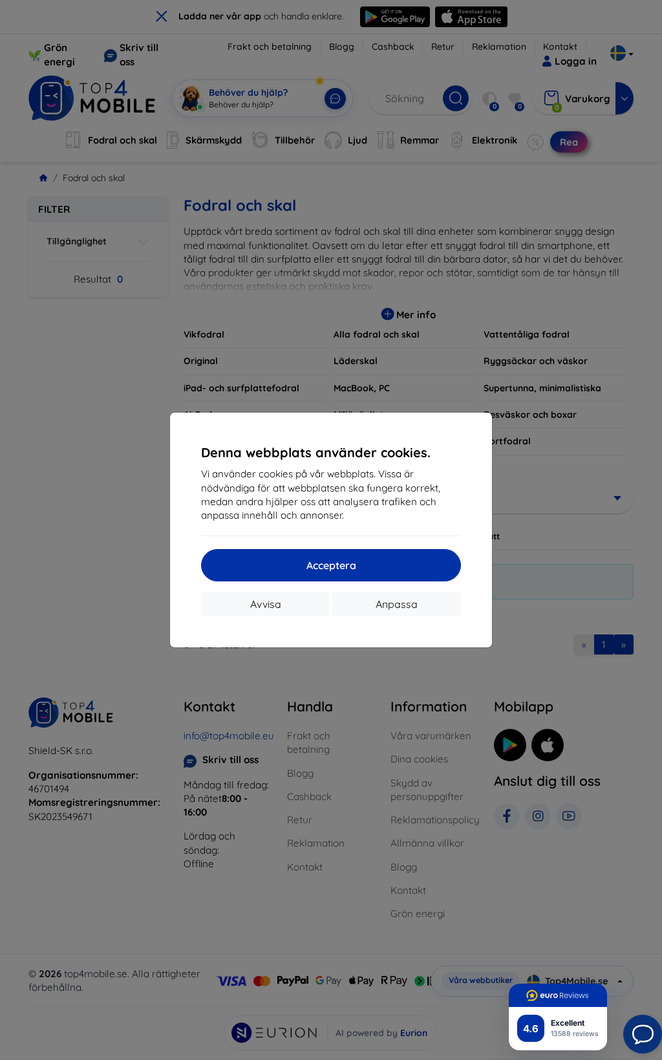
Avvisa (265, 604)
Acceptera (331, 565)
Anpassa (397, 604)
